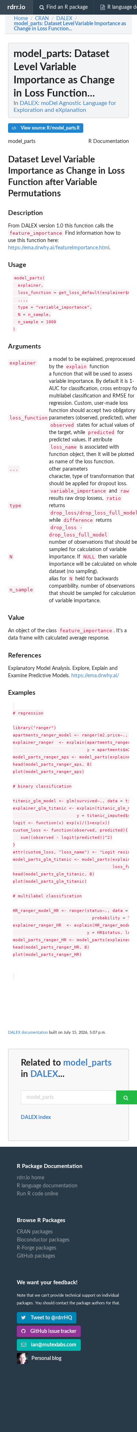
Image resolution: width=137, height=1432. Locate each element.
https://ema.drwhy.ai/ (95, 675)
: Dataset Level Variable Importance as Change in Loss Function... (70, 26)
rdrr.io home (30, 1177)
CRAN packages (35, 1232)
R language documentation (47, 1185)
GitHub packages (36, 1256)
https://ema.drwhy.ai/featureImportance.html (58, 247)
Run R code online (37, 1194)
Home (21, 18)
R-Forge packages (36, 1248)
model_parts (87, 1063)
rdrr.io (16, 7)
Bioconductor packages (43, 1240)
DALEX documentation (28, 1032)
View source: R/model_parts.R (50, 128)
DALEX (44, 1074)
